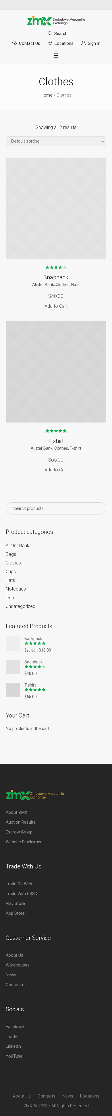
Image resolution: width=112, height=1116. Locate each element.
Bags (11, 554)
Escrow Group (19, 832)
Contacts (46, 1096)
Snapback (55, 277)
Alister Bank (43, 284)
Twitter (12, 1036)
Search (60, 33)
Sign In (94, 43)
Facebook (15, 1026)
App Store (15, 913)
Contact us (16, 984)
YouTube (14, 1056)
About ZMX (16, 812)
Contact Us (29, 43)
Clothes (62, 284)
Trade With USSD (21, 893)
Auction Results (21, 822)
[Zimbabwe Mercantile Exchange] (56, 20)
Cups (11, 571)
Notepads (16, 589)
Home (47, 95)
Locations (64, 43)
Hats (75, 284)
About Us (14, 955)
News (11, 974)
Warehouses (18, 965)
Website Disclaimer (24, 841)
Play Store (15, 903)
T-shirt (56, 441)
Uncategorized (20, 606)
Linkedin (13, 1046)
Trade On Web (19, 883)
